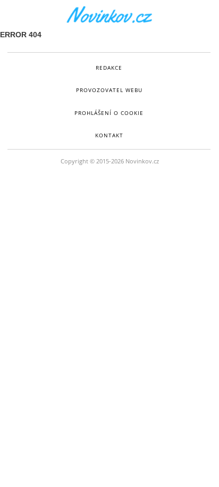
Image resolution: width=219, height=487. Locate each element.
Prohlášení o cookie (109, 113)
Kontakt (109, 135)
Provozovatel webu (109, 90)
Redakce (109, 67)
